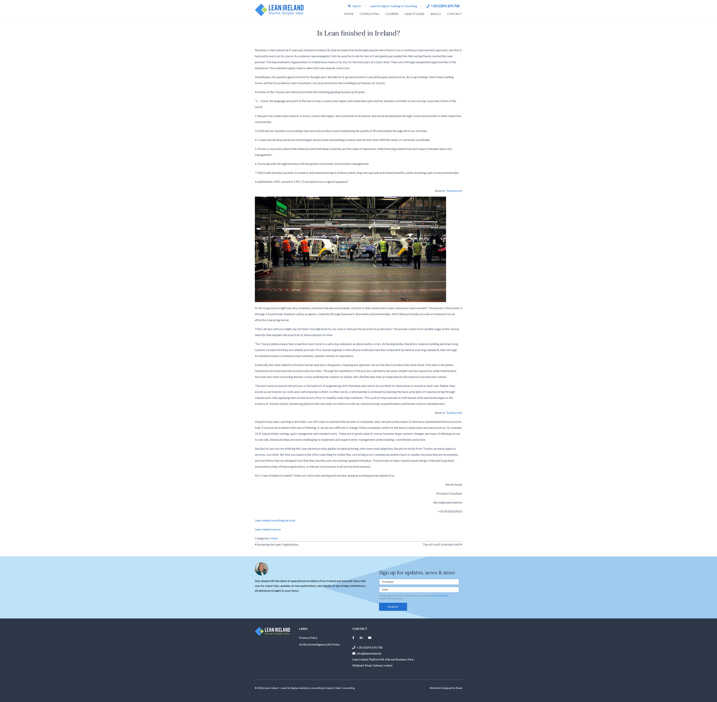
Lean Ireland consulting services (275, 520)
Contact (454, 14)
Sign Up (393, 606)
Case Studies (414, 14)
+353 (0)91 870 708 (445, 6)
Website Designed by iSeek (446, 687)
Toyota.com (453, 190)
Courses (391, 14)
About (435, 14)
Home (349, 14)
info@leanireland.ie (369, 653)
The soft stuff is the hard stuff (442, 544)
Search (356, 6)
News (274, 538)
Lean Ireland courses (268, 529)
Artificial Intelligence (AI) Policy (319, 644)
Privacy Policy (441, 595)
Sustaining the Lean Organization (277, 544)
